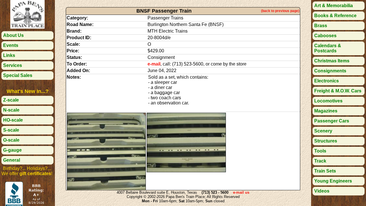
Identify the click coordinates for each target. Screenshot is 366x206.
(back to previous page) (280, 11)
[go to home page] (27, 27)
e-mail (154, 64)
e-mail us (241, 192)
